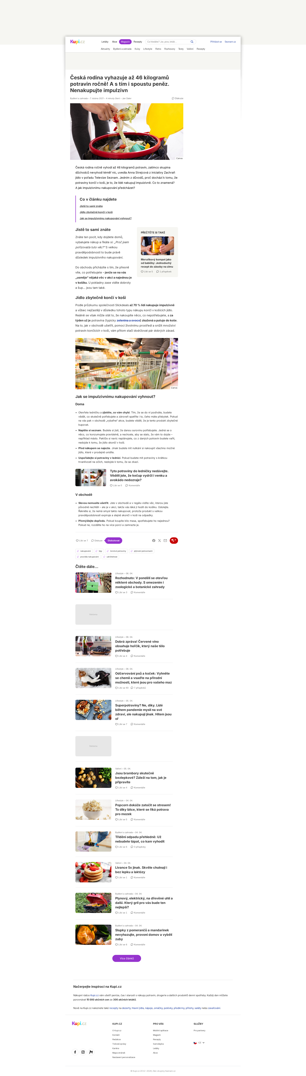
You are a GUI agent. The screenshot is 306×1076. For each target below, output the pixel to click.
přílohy (189, 1008)
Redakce (116, 1039)
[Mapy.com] (91, 1052)
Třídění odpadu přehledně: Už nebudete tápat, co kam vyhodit (124, 840)
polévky (168, 1008)
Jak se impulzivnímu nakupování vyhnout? (106, 218)
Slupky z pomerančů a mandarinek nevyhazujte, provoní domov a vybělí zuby (124, 934)
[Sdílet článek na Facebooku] (153, 540)
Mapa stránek (118, 1053)
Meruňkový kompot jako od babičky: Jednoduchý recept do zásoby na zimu (157, 250)
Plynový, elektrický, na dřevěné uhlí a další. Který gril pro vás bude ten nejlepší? (124, 902)
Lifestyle (119, 573)
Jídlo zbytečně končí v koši (96, 212)
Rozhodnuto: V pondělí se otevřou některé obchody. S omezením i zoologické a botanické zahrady (124, 581)
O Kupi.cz (116, 1030)
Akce (114, 41)
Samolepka (158, 1044)
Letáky (105, 41)
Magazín (125, 41)
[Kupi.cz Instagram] (83, 1052)
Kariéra (115, 1048)
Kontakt (116, 1035)
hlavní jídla (138, 1008)
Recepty (138, 41)
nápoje (149, 1008)
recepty (113, 1008)
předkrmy (179, 1008)
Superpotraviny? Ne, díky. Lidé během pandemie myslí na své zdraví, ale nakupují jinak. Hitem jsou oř (124, 711)
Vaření (118, 768)
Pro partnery (199, 1030)
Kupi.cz (116, 987)
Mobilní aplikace (160, 1030)
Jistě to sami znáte (91, 206)
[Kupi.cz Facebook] (75, 1052)
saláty (198, 1008)
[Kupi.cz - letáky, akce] (77, 42)
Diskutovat (114, 540)
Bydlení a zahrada (79, 98)
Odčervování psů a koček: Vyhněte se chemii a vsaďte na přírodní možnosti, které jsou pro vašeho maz (124, 677)
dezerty (126, 1008)
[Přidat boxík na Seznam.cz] (174, 540)
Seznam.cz (230, 41)
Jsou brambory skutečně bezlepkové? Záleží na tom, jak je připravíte (124, 777)
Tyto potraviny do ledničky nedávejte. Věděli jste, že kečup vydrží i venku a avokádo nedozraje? (126, 474)
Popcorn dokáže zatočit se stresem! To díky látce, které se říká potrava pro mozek (124, 809)
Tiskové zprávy (119, 1044)
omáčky (158, 1008)
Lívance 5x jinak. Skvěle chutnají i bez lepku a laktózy (124, 870)
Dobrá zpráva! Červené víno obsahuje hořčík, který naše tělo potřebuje (124, 645)
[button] (126, 958)
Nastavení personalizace (123, 1057)
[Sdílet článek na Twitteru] (159, 540)
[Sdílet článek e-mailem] (165, 540)
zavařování (214, 1008)
